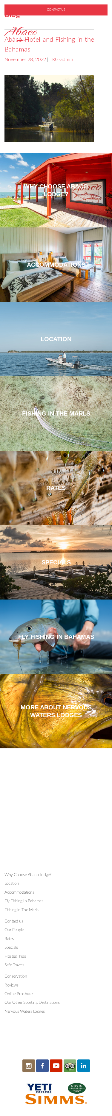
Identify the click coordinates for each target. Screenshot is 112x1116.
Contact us (13, 921)
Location (11, 883)
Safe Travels (14, 965)
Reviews (11, 985)
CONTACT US (56, 9)
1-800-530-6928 (58, 19)
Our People (14, 930)
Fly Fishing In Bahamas (23, 901)
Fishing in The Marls (21, 910)
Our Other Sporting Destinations (32, 1003)
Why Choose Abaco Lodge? (27, 875)
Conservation (15, 976)
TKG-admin (61, 59)
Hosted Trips (15, 956)
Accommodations (19, 892)
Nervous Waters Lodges (24, 1011)
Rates (9, 939)
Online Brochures (19, 994)
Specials (11, 947)
